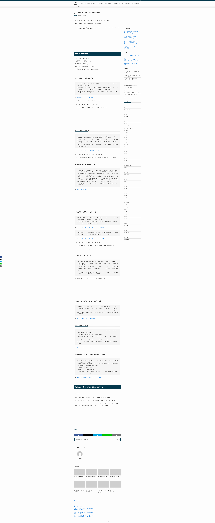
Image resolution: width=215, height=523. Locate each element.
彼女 (126, 186)
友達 (126, 153)
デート (126, 121)
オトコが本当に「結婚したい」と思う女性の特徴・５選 (88, 150)
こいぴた (75, 3)
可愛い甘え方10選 (127, 47)
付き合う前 (127, 142)
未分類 (126, 207)
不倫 (126, 135)
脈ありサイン (127, 232)
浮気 (126, 211)
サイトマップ (76, 500)
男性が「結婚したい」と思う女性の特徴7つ (85, 97)
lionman (80, 458)
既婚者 (126, 200)
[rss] (139, 0)
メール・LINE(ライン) (129, 128)
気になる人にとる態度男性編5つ (129, 42)
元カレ (126, 146)
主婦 (126, 137)
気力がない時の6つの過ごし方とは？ (130, 94)
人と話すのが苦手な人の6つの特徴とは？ (131, 90)
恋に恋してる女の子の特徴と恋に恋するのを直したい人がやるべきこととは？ (132, 79)
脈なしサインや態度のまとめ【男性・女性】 (132, 55)
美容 (126, 230)
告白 (126, 160)
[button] (78, 435)
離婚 (126, 241)
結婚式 (126, 225)
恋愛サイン (127, 197)
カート (75, 503)
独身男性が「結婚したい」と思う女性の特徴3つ (86, 318)
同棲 (126, 158)
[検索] (140, 0)
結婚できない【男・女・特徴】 (129, 59)
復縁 (126, 190)
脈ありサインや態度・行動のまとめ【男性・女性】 (84, 515)
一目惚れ (127, 132)
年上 (126, 179)
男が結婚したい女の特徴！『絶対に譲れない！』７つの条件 (89, 377)
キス (126, 114)
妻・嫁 (126, 172)
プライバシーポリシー (78, 506)
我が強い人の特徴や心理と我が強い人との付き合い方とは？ (132, 76)
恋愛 (126, 195)
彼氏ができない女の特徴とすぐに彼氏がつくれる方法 (84, 508)
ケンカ (126, 116)
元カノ (126, 144)
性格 (126, 193)
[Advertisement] (97, 39)
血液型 (126, 237)
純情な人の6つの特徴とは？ (129, 87)
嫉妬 (126, 176)
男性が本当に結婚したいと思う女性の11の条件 (86, 347)
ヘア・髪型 (127, 125)
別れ (126, 151)
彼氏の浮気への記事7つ (78, 509)
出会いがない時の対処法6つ (129, 37)
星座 (126, 204)
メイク (126, 130)
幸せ (126, 183)
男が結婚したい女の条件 (82, 189)
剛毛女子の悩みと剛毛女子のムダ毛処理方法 (132, 31)
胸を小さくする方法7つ (128, 32)
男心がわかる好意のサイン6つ (129, 46)
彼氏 (126, 188)
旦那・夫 (127, 202)
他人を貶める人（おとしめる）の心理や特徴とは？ (132, 83)
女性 (126, 167)
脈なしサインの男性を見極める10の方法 (131, 41)
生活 (126, 218)
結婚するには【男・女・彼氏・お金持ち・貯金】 (84, 512)
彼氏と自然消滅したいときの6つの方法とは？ (132, 92)
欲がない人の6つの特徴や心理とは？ (130, 85)
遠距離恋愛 (127, 239)
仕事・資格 (127, 139)
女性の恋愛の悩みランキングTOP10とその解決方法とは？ (132, 72)
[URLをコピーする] (116, 435)
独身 (126, 216)
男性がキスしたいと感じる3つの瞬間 (130, 43)
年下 (126, 181)
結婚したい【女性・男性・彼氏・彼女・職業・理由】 (84, 511)
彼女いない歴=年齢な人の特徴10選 (130, 36)
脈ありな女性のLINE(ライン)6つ (129, 48)
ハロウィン (127, 123)
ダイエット (127, 118)
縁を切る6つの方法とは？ (129, 97)
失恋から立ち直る (128, 165)
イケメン (127, 107)
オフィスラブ (127, 109)
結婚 (75, 15)
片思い (126, 214)
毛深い (126, 209)
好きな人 (127, 169)
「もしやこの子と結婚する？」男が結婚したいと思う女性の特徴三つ (91, 227)
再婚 (126, 149)
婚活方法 (127, 174)
